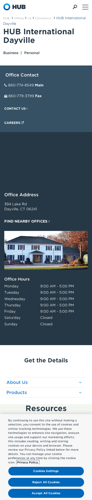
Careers (12, 123)
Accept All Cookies (46, 493)
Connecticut (43, 18)
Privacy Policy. (28, 462)
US (29, 18)
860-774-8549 (21, 85)
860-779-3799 (21, 96)
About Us (17, 382)
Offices (19, 18)
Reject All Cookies (46, 482)
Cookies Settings (46, 471)
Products (16, 392)
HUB (6, 18)
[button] (75, 7)
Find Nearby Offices (26, 221)
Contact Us (15, 108)
